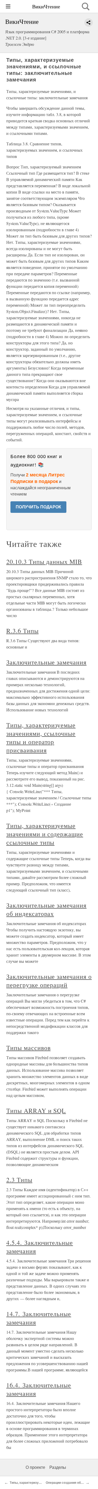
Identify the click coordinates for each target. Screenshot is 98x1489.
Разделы (57, 1467)
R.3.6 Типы (22, 631)
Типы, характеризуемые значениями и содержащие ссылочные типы (44, 834)
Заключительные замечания (46, 662)
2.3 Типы (19, 1179)
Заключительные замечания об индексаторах (46, 909)
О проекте (35, 1467)
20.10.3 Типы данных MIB (44, 561)
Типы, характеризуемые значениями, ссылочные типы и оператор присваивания (41, 737)
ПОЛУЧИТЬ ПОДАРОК (38, 507)
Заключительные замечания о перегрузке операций (49, 980)
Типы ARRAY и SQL (36, 1110)
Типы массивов (28, 1047)
